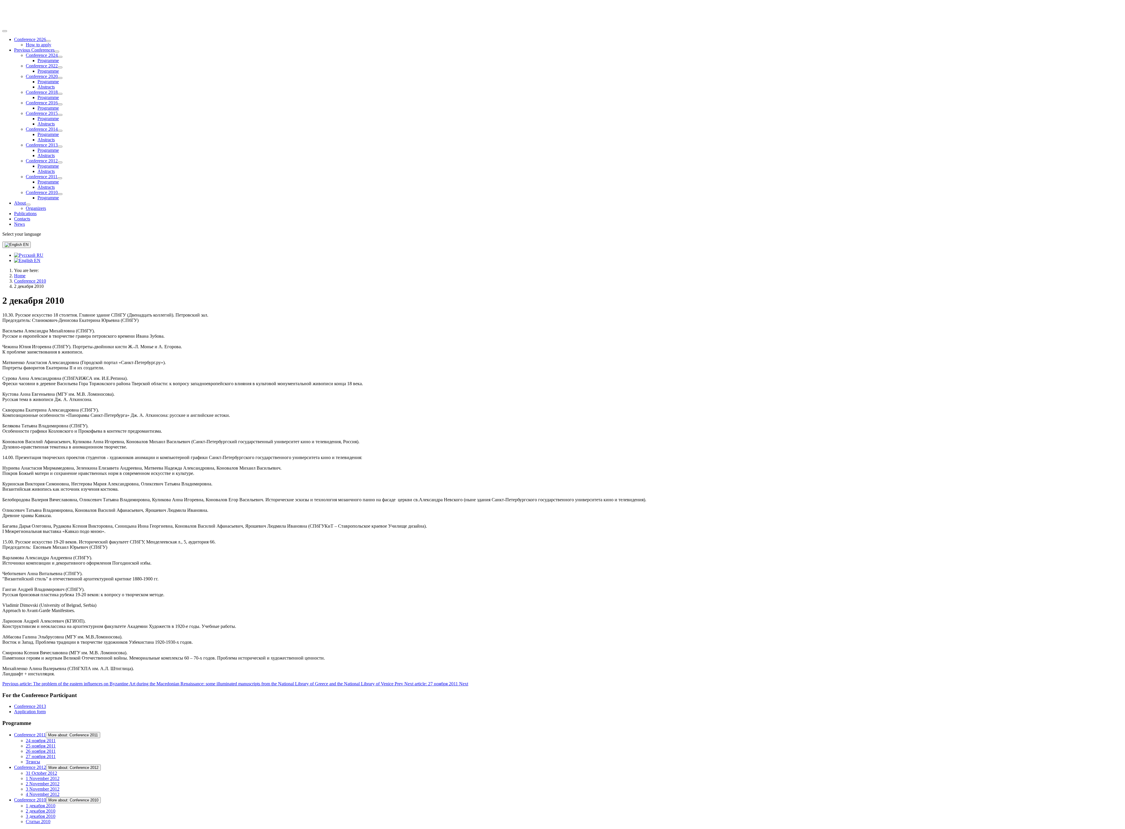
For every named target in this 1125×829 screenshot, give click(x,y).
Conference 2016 (42, 102)
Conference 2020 (42, 76)
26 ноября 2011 (41, 751)
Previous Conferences (34, 49)
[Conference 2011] (59, 178)
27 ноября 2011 (41, 756)
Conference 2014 (42, 129)
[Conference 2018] (60, 94)
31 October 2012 (41, 773)
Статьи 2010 (38, 821)
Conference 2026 (30, 39)
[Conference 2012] (60, 162)
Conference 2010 (42, 192)
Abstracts (46, 86)
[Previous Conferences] (56, 51)
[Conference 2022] (60, 67)
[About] (28, 204)
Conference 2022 (42, 65)
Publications (25, 213)
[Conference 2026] (48, 41)
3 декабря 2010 (40, 816)
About (20, 203)
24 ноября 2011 (41, 740)
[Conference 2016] (60, 104)
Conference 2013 (42, 144)
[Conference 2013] (60, 146)
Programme (48, 60)
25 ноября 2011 (41, 745)
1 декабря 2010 (40, 805)
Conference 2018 (42, 92)
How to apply (38, 44)
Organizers (36, 208)
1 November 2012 (42, 778)
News (19, 224)
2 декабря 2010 (40, 810)
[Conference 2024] (60, 57)
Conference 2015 (42, 113)
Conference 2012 (42, 160)
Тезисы (33, 761)
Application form (30, 711)
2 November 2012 (42, 783)
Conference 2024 (42, 55)
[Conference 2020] (60, 78)
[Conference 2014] (60, 131)
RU (39, 255)
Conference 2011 (41, 176)
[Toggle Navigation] (4, 31)
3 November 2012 (42, 788)
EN (25, 244)
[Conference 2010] (60, 194)
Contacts (22, 218)
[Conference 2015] (60, 115)
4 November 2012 (42, 794)
